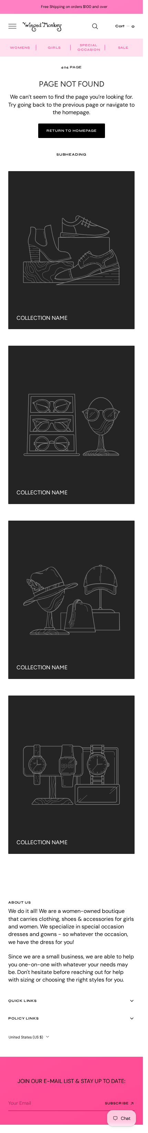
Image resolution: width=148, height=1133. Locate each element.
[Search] (95, 26)
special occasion (88, 47)
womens (20, 48)
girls (54, 48)
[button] (11, 26)
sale (123, 48)
